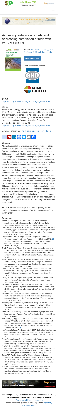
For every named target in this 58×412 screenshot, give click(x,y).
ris (23, 130)
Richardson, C (37, 49)
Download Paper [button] (32, 58)
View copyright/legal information (29, 400)
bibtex (28, 130)
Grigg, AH (49, 49)
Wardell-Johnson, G (43, 52)
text (42, 130)
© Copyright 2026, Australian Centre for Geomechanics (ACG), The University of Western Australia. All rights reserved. (29, 396)
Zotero (48, 130)
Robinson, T (29, 52)
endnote (35, 130)
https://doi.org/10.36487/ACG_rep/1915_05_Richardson (26, 101)
